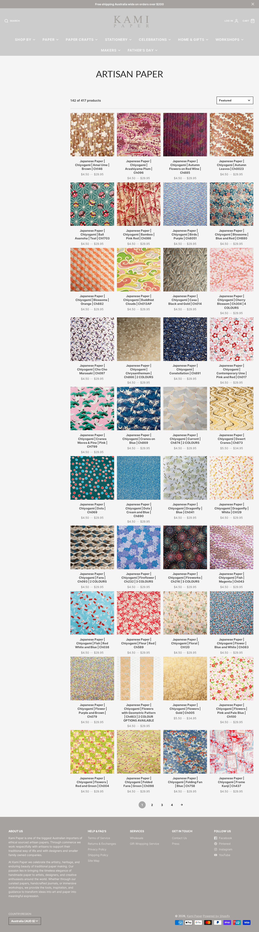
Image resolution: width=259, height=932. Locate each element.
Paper (48, 40)
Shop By (23, 40)
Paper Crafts (80, 40)
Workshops (227, 40)
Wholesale (136, 838)
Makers (109, 50)
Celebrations (153, 40)
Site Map (94, 860)
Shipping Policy (98, 855)
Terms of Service (99, 838)
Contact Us (179, 838)
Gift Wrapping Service (144, 843)
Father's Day (141, 50)
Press (175, 843)
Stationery (116, 40)
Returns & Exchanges (102, 843)
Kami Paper (194, 916)
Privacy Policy (97, 849)
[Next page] (181, 804)
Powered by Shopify (216, 916)
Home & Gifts (191, 40)
